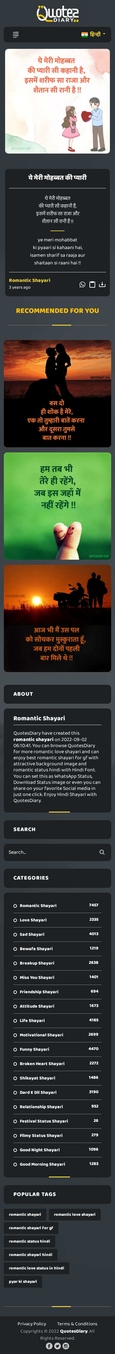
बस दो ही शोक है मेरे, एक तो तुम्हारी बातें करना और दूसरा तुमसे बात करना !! (57, 394)
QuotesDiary (74, 1331)
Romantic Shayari (29, 280)
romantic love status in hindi (36, 1268)
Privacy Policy (32, 1324)
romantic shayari (25, 1214)
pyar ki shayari (23, 1281)
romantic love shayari (75, 1214)
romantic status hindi (29, 1241)
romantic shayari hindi (30, 1255)
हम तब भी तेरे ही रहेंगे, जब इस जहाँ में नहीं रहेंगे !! (58, 506)
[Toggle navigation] (16, 34)
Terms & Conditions (77, 1324)
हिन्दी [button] (95, 35)
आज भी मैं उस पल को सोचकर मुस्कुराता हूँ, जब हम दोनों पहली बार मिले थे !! (57, 618)
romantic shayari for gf (31, 1228)
